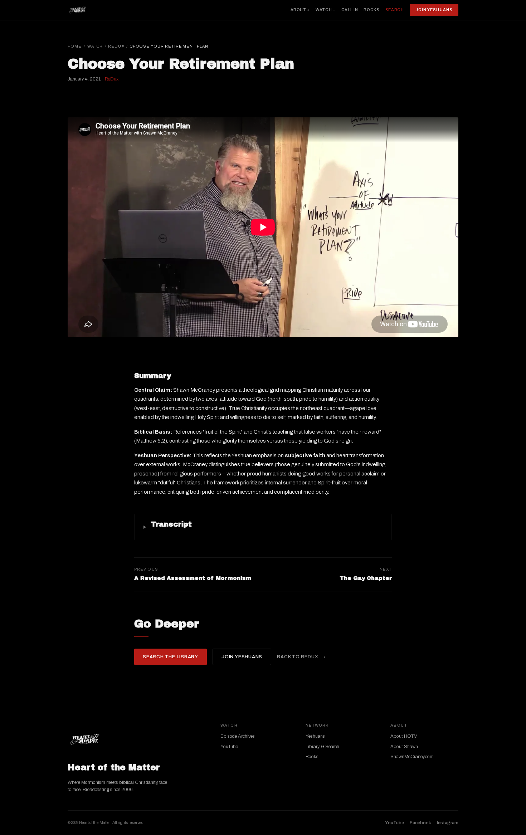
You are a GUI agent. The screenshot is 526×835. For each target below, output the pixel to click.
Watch (95, 46)
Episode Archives (237, 736)
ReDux (116, 46)
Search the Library (170, 656)
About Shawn (404, 746)
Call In (349, 10)
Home (75, 46)
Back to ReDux (297, 656)
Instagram (447, 822)
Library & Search (322, 746)
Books (371, 10)
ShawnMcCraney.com (412, 756)
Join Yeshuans (434, 10)
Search (394, 10)
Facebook (420, 822)
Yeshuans (315, 736)
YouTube (229, 746)
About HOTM (404, 736)
